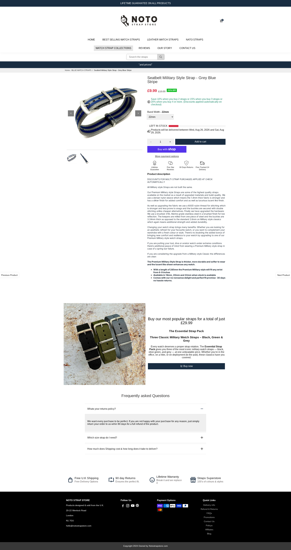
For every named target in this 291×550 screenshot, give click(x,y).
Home (67, 70)
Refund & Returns (209, 509)
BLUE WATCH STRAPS (81, 70)
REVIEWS (144, 48)
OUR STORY (164, 48)
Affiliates (209, 529)
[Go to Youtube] (133, 506)
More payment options (167, 156)
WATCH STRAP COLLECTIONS (113, 48)
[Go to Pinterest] (137, 506)
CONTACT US (187, 48)
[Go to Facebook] (123, 506)
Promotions (209, 517)
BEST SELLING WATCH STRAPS (121, 39)
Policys (209, 525)
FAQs (209, 513)
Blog (209, 534)
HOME (91, 39)
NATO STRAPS (194, 39)
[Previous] (71, 113)
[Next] (138, 113)
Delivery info (209, 505)
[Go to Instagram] (128, 506)
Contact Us (209, 521)
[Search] (160, 57)
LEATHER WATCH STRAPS (163, 39)
